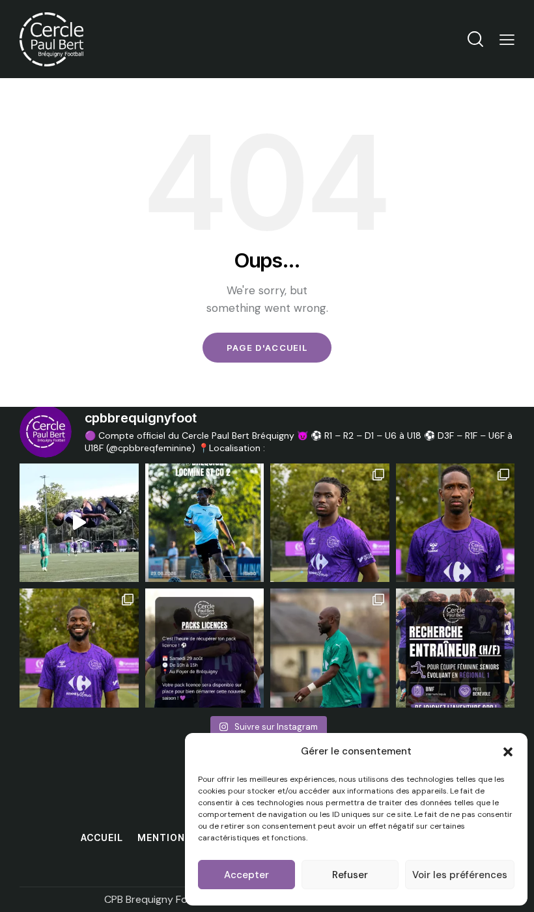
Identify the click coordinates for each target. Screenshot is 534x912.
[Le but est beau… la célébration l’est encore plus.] (79, 523)
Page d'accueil (267, 347)
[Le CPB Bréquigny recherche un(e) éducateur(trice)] (455, 648)
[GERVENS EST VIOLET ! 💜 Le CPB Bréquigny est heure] (79, 648)
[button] (507, 751)
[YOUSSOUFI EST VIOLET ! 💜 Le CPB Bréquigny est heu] (455, 523)
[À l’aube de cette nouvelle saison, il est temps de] (329, 648)
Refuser (350, 874)
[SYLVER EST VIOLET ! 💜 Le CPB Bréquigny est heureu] (329, 523)
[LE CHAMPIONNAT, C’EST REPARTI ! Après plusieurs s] (204, 523)
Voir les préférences (459, 874)
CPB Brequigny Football (159, 899)
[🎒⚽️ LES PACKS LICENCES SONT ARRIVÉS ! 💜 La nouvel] (204, 648)
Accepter (246, 874)
